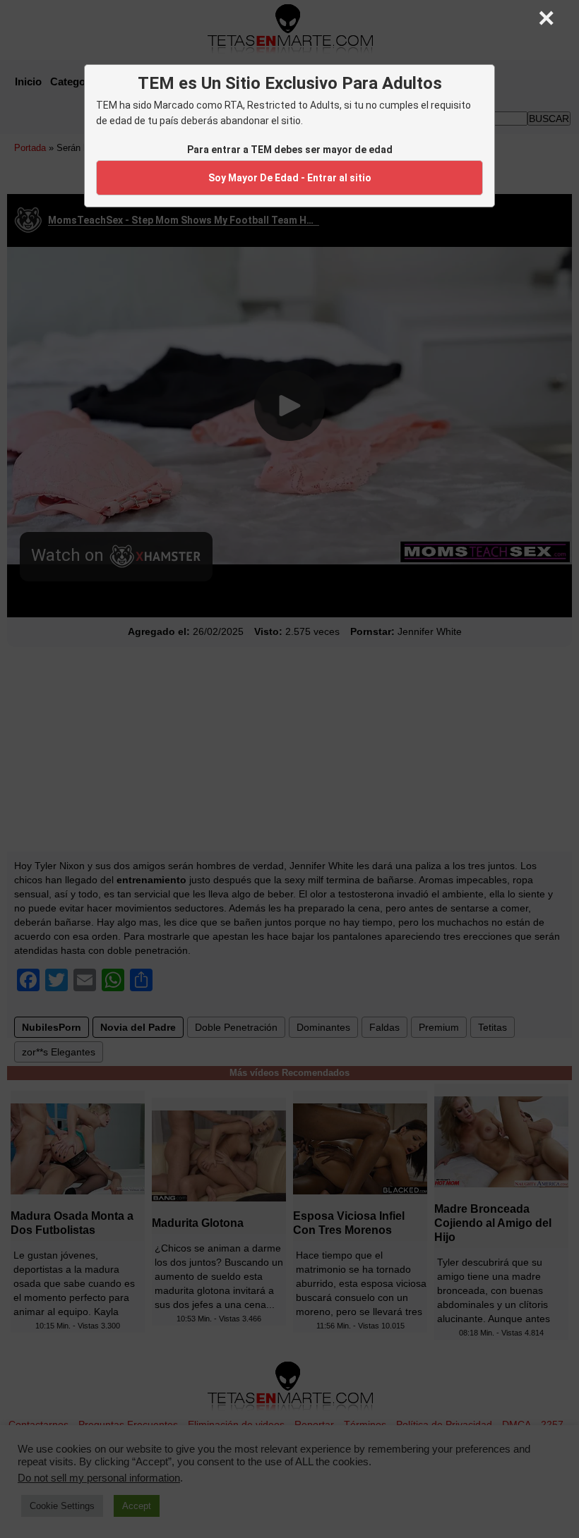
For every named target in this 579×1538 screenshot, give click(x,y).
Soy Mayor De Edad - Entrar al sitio (289, 177)
